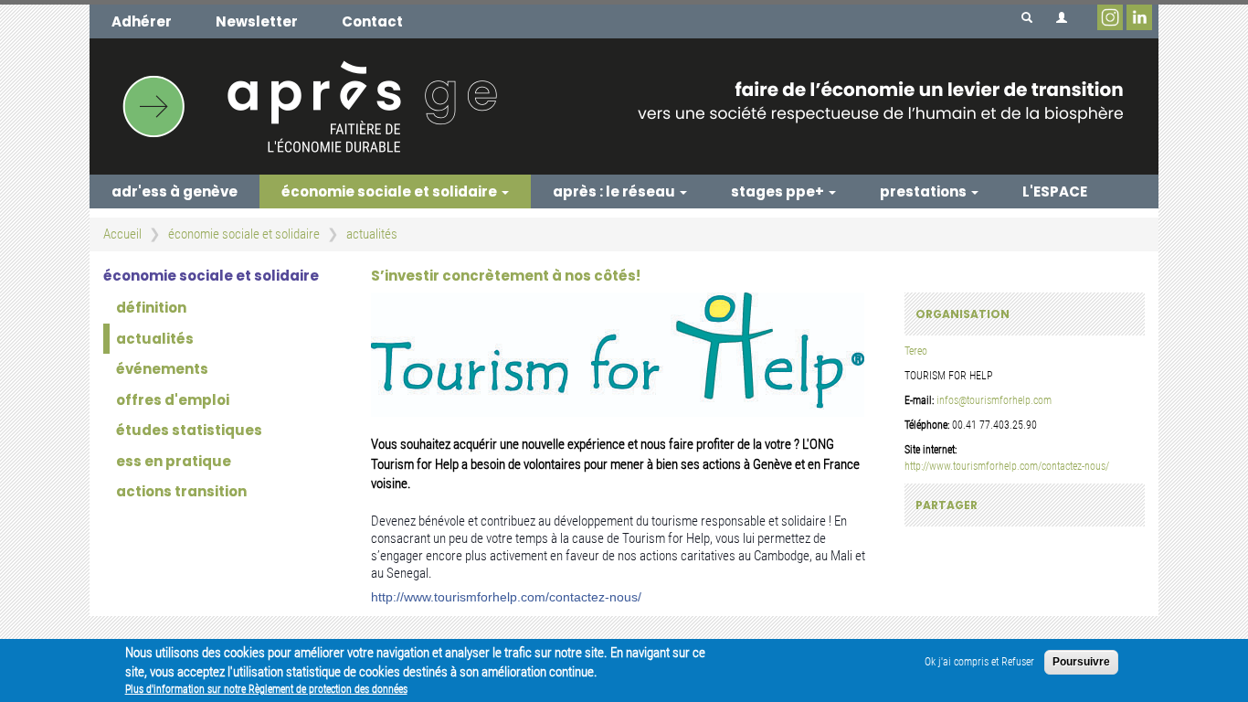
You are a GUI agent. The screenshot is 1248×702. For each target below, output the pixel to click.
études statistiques (189, 430)
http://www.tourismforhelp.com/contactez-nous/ (506, 597)
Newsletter (257, 21)
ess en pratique (173, 461)
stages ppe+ (779, 191)
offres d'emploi (172, 400)
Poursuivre (1081, 661)
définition (151, 307)
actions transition (181, 491)
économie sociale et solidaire (390, 191)
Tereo (915, 351)
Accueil (122, 234)
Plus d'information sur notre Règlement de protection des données (266, 689)
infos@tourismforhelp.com (994, 400)
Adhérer (141, 21)
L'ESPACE (1054, 191)
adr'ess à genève (174, 191)
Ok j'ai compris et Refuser (979, 661)
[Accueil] (624, 106)
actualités (371, 234)
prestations (924, 191)
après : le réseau (615, 191)
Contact (372, 21)
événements (162, 368)
